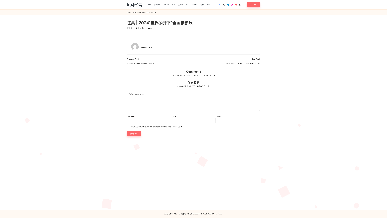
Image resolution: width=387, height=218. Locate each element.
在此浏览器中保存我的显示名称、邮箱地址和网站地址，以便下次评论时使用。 (157, 127)
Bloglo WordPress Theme (213, 214)
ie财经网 (135, 5)
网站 (219, 116)
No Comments (147, 28)
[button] (253, 4)
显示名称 (131, 116)
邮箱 (175, 116)
